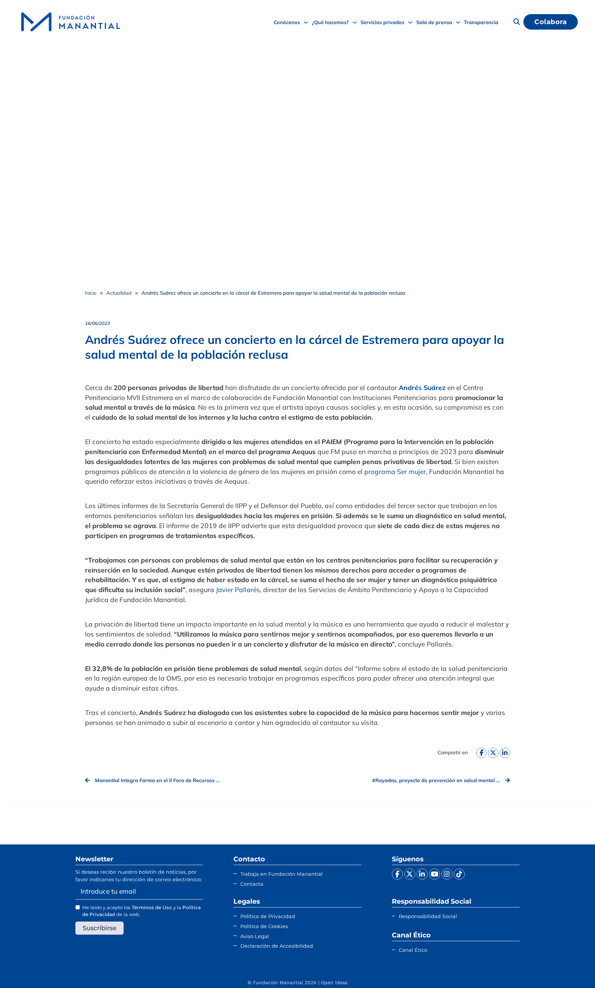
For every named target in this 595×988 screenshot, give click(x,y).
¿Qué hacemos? (330, 22)
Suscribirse (99, 928)
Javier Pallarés (238, 590)
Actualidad (119, 293)
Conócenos (287, 22)
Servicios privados (382, 22)
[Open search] (516, 22)
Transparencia (481, 22)
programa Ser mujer (395, 471)
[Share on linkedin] (505, 753)
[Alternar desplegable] (305, 22)
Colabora (550, 22)
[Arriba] (572, 969)
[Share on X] (493, 753)
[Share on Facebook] (481, 753)
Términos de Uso (152, 907)
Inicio (90, 293)
